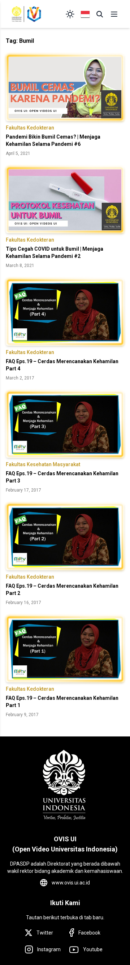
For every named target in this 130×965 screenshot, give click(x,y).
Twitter (44, 933)
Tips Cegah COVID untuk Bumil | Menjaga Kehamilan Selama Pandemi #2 (54, 252)
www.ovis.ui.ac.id (71, 883)
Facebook (89, 933)
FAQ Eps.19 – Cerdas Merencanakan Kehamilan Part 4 (62, 364)
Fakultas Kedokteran (30, 128)
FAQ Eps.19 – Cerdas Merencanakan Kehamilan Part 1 (62, 701)
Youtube (93, 949)
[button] (99, 14)
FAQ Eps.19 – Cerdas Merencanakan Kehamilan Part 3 (62, 477)
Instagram (49, 949)
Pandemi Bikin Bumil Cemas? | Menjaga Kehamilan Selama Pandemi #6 (53, 140)
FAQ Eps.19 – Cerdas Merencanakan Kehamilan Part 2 (62, 589)
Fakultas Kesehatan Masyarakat (43, 464)
